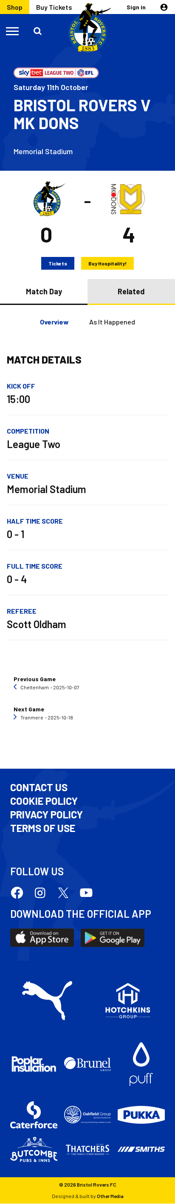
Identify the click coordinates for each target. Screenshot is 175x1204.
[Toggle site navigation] (12, 30)
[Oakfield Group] (87, 1114)
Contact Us (39, 787)
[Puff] (141, 1064)
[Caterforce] (33, 1114)
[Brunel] (87, 1064)
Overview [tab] (54, 322)
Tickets (57, 263)
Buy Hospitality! (107, 263)
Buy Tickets (54, 7)
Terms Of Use (42, 828)
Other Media (110, 1196)
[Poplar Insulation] (33, 1064)
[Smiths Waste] (141, 1149)
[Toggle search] (38, 30)
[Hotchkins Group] (128, 1000)
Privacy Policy (46, 814)
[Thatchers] (87, 1149)
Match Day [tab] (44, 291)
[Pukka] (141, 1115)
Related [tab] (131, 291)
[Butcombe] (33, 1149)
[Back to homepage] (87, 28)
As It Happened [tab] (112, 322)
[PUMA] (47, 1000)
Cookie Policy (44, 801)
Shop (15, 7)
